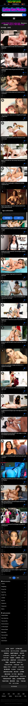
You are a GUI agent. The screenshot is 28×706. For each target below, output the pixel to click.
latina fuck (21, 667)
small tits (7, 667)
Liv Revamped (13, 626)
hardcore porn (8, 664)
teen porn (5, 681)
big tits (20, 674)
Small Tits (13, 595)
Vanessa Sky (13, 621)
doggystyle (23, 676)
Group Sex (13, 589)
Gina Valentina (13, 618)
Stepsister (13, 606)
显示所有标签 (14, 686)
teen (6, 662)
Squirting (13, 592)
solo (19, 655)
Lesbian (13, 597)
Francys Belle (13, 635)
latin (7, 648)
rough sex (13, 655)
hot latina (16, 683)
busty (12, 648)
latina (22, 671)
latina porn (21, 678)
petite (22, 653)
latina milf (6, 655)
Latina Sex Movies (13, 703)
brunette (19, 662)
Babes (13, 609)
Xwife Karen (13, 640)
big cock (7, 674)
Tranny (13, 583)
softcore (5, 657)
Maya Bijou (13, 632)
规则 (23, 693)
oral (17, 681)
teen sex (23, 681)
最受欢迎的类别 (6, 581)
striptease (20, 669)
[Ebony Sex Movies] (14, 2)
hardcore (24, 651)
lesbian (18, 657)
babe (23, 655)
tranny (12, 657)
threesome (16, 664)
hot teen (14, 674)
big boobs (12, 662)
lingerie (14, 667)
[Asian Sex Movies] (13, 1)
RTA (25, 696)
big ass (16, 671)
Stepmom (13, 603)
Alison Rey (13, 637)
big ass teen (5, 676)
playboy (13, 669)
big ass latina (5, 651)
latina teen (5, 660)
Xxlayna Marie (13, 615)
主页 (4, 693)
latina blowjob (13, 676)
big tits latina (15, 651)
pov (22, 664)
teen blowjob (7, 678)
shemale (6, 653)
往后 (10, 577)
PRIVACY (4, 696)
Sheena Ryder (13, 629)
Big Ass (13, 600)
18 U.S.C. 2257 (18, 696)
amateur (13, 660)
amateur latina (8, 671)
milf (23, 657)
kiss (10, 683)
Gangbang (13, 586)
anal (13, 678)
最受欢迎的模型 (6, 613)
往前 (18, 577)
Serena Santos (13, 623)
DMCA (10, 696)
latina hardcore (21, 660)
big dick (12, 681)
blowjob (7, 669)
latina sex (19, 648)
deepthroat (14, 653)
